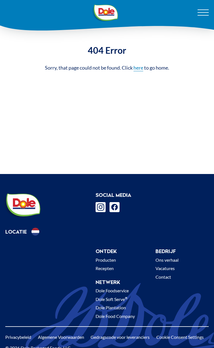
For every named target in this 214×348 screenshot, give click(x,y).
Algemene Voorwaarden (61, 337)
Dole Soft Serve (112, 299)
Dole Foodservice (112, 290)
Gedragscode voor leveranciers (120, 337)
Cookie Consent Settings (180, 337)
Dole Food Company (115, 316)
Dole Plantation (111, 307)
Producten (106, 260)
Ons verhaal (167, 260)
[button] (35, 231)
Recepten (105, 268)
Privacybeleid (18, 337)
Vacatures (165, 268)
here (138, 68)
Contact (163, 277)
